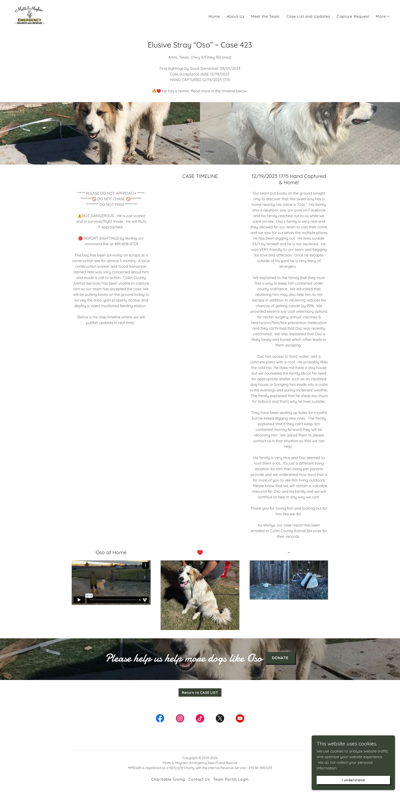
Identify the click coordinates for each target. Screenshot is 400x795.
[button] (383, 16)
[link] (29, 15)
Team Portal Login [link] (231, 779)
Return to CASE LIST (200, 692)
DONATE (280, 657)
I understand (353, 780)
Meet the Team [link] (265, 16)
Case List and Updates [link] (308, 16)
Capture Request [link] (353, 16)
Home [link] (214, 16)
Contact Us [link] (199, 779)
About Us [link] (235, 16)
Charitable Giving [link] (168, 779)
